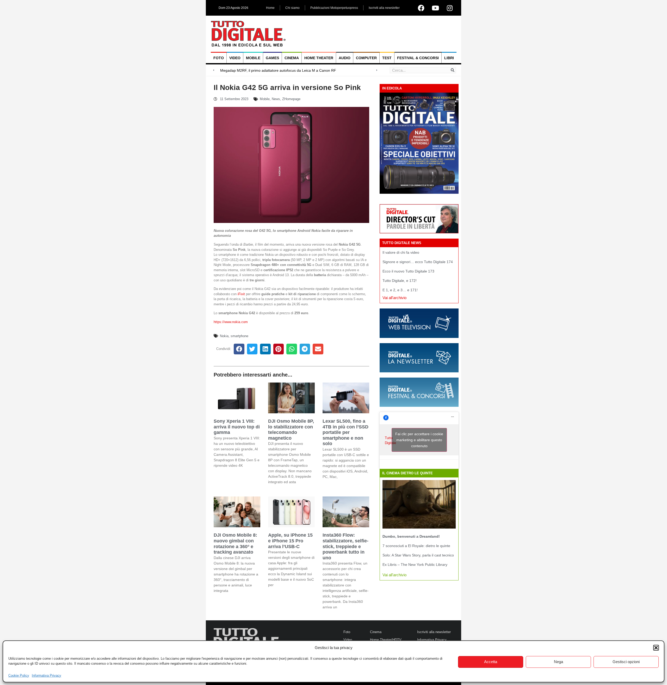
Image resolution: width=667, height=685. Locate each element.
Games (272, 58)
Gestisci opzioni (626, 661)
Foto (218, 58)
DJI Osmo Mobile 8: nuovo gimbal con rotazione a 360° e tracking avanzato (235, 543)
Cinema (292, 58)
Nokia (224, 336)
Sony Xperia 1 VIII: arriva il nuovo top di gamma (237, 427)
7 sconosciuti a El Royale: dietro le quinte (416, 546)
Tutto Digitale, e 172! (399, 280)
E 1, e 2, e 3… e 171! (400, 290)
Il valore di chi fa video (400, 252)
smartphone (239, 336)
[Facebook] (421, 7)
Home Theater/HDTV (386, 640)
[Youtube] (435, 7)
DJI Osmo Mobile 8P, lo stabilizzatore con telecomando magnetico (291, 430)
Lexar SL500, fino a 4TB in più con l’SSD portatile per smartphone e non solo (345, 432)
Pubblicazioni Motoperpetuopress (334, 8)
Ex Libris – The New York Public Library (414, 564)
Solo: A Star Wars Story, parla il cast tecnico (418, 555)
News (276, 99)
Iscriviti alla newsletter (384, 8)
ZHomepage (291, 99)
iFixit (241, 294)
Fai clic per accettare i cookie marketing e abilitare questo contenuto (419, 440)
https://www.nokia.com (231, 322)
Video (234, 58)
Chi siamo (292, 8)
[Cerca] (452, 70)
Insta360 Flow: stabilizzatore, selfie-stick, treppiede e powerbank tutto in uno (345, 546)
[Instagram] (449, 7)
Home (270, 8)
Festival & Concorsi (418, 58)
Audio (344, 58)
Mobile (253, 58)
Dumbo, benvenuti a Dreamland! (411, 536)
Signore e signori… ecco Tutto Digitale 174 (417, 262)
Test (387, 58)
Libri (449, 58)
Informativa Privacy (46, 675)
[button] (656, 647)
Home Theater (318, 58)
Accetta (490, 661)
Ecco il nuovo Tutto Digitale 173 (408, 271)
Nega (558, 661)
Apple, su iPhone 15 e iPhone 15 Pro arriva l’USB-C (290, 540)
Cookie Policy (18, 675)
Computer (366, 58)
